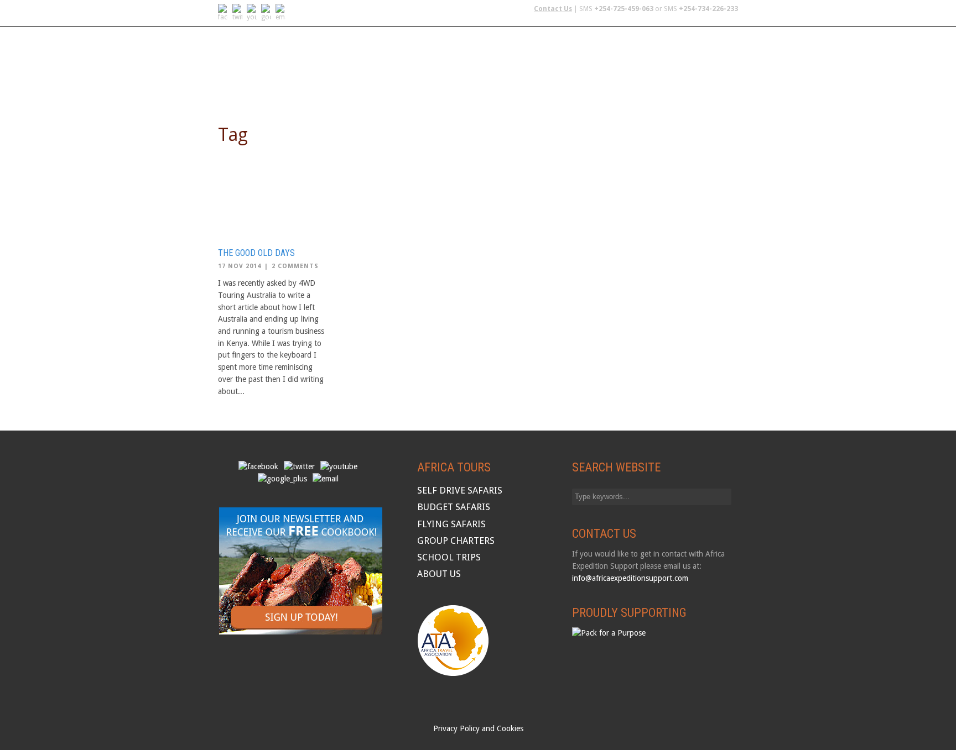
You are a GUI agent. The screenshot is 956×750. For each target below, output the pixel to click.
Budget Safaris (507, 85)
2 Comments (295, 266)
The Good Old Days (256, 253)
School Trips (659, 85)
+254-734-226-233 (708, 9)
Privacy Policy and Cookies (478, 728)
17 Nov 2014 (239, 266)
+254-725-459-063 (623, 9)
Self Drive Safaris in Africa (335, 85)
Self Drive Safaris (459, 490)
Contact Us (553, 9)
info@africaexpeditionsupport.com (630, 578)
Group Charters (585, 85)
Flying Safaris (434, 85)
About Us (718, 85)
